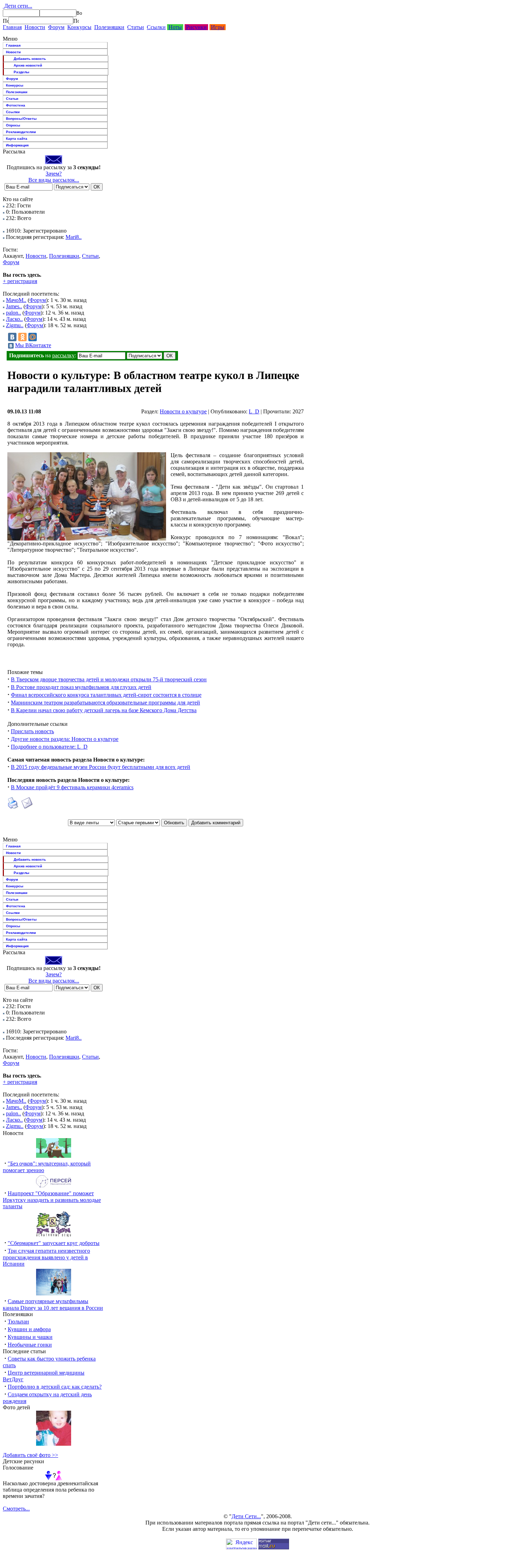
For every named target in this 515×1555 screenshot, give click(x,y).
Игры (217, 27)
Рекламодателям (21, 132)
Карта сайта (16, 138)
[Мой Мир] (32, 337)
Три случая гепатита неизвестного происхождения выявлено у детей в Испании (46, 1257)
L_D (254, 411)
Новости (35, 27)
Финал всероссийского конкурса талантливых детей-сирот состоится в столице (106, 695)
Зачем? (54, 174)
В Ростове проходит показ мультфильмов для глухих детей (81, 687)
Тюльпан (18, 1321)
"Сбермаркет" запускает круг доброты (53, 1243)
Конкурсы (79, 27)
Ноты (175, 27)
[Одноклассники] (22, 337)
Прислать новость (32, 731)
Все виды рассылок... (53, 180)
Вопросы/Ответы (21, 119)
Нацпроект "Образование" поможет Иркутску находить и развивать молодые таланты (52, 1199)
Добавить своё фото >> (30, 1455)
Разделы (21, 72)
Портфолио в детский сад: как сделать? (55, 1387)
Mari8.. (74, 237)
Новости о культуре (183, 411)
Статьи (135, 27)
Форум (56, 27)
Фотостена (15, 105)
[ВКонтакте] (12, 337)
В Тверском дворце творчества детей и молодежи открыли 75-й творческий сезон (109, 679)
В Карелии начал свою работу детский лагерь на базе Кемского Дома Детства (104, 710)
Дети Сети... (246, 1516)
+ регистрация (20, 281)
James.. (14, 306)
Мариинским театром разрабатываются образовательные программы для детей (105, 703)
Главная (12, 27)
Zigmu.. (14, 325)
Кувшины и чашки (30, 1337)
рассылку (63, 355)
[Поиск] (5, 20)
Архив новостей (28, 65)
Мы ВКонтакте (33, 345)
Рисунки (196, 27)
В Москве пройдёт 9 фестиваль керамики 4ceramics (72, 787)
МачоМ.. (16, 300)
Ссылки (156, 27)
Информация (17, 145)
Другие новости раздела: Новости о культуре (64, 739)
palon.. (13, 313)
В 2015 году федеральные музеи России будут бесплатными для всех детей (100, 767)
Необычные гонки (30, 1345)
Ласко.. (14, 319)
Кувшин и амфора (29, 1329)
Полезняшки (109, 27)
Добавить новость (30, 59)
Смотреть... (16, 1509)
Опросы (13, 125)
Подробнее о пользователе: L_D (49, 747)
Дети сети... (17, 6)
